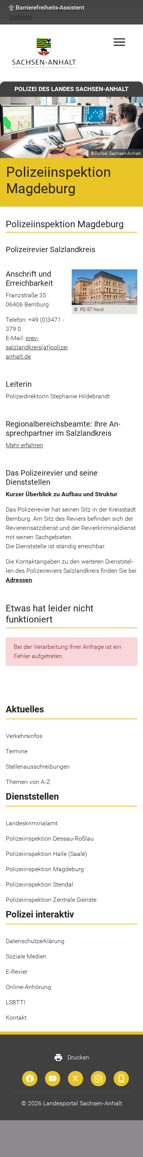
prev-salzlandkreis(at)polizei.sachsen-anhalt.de (50, 347)
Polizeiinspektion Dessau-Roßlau (50, 838)
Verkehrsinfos (24, 736)
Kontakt (16, 1017)
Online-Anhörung (28, 987)
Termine (16, 751)
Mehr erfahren (24, 445)
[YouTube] (52, 1078)
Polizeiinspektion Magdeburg (45, 869)
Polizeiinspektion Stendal (39, 884)
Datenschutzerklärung (35, 941)
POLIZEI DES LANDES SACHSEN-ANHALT (71, 89)
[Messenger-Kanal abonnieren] (121, 1078)
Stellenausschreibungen (38, 766)
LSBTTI (15, 1002)
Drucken (71, 1057)
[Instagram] (98, 1078)
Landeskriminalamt (32, 823)
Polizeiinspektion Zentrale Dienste (51, 899)
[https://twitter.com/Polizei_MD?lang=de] (75, 1078)
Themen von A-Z (28, 781)
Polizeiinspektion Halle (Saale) (46, 853)
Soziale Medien (26, 956)
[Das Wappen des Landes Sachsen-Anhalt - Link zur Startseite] (44, 53)
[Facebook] (29, 1078)
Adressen (19, 579)
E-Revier (16, 971)
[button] (46, 7)
